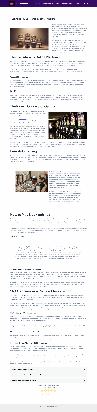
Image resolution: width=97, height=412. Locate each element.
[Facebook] (84, 3)
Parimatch (31, 61)
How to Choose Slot (47, 3)
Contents (13, 23)
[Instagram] (81, 3)
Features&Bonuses (67, 3)
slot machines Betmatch (25, 295)
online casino (22, 119)
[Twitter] (87, 3)
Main (37, 3)
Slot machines (22, 4)
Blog (77, 3)
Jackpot (57, 3)
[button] (39, 3)
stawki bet (66, 175)
